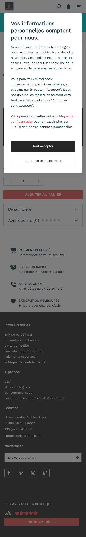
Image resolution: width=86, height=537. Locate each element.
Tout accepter (43, 146)
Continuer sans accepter (43, 161)
